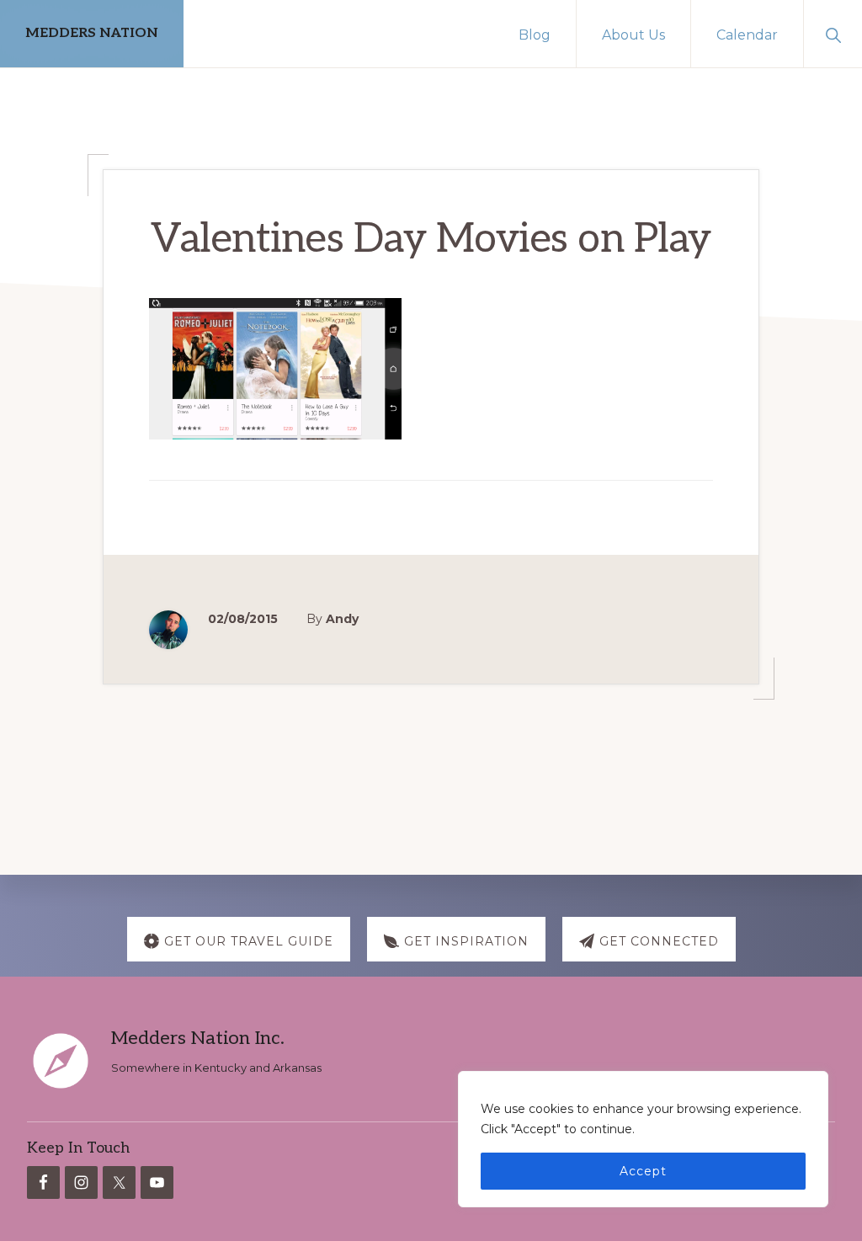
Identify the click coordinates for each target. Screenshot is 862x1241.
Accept (643, 1171)
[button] (833, 33)
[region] (643, 1139)
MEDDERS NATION (91, 33)
